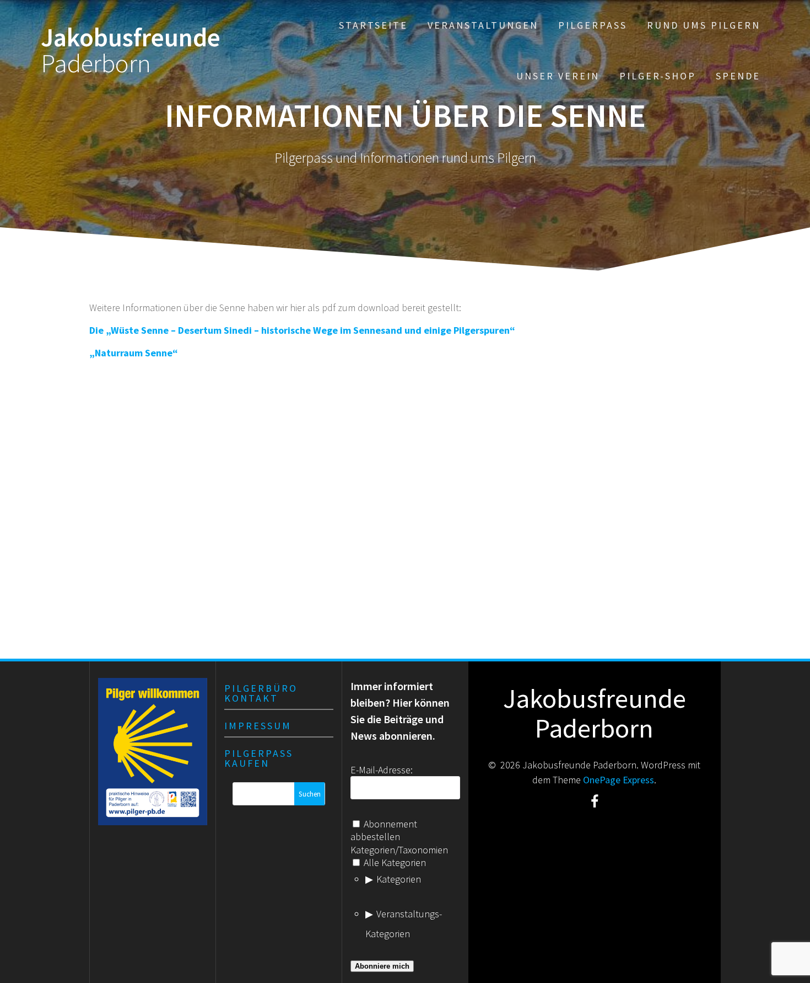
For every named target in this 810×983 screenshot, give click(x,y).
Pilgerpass (592, 25)
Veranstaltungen (483, 25)
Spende (738, 76)
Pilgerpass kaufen (258, 758)
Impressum (257, 725)
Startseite (373, 25)
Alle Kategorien (393, 862)
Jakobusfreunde (130, 51)
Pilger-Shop (657, 76)
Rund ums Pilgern (703, 25)
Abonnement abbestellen (383, 830)
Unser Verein (558, 76)
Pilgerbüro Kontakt (261, 693)
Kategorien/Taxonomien (399, 849)
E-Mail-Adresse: (381, 769)
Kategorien (398, 879)
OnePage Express (618, 779)
